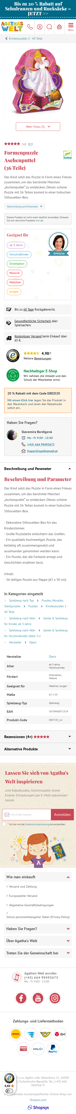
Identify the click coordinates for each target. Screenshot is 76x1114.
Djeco (33, 642)
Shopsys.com (38, 1100)
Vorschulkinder (19, 254)
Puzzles (33, 606)
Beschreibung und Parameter (27, 468)
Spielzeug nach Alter (22, 618)
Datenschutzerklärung (37, 824)
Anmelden (62, 814)
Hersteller (15, 642)
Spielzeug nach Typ (22, 600)
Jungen (14, 291)
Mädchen (15, 282)
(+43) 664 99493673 (40, 444)
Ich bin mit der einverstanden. (37, 824)
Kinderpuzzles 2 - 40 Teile (25, 38)
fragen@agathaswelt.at (42, 451)
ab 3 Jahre (16, 245)
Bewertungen (42, 358)
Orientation (17, 264)
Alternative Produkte (21, 749)
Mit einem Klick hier (20, 400)
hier (38, 220)
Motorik (15, 273)
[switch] (9, 1091)
